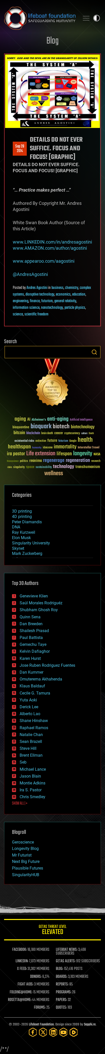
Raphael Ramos (34, 727)
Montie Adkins (32, 783)
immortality (65, 447)
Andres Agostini (37, 288)
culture (84, 433)
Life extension (40, 453)
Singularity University (31, 543)
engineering (20, 301)
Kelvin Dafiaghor (35, 651)
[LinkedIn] (53, 1032)
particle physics (74, 307)
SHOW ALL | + (20, 803)
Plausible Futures (27, 868)
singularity (19, 467)
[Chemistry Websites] (52, 383)
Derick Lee (29, 706)
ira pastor (16, 454)
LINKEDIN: (22, 961)
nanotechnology (52, 307)
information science (26, 307)
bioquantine (20, 427)
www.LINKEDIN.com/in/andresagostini (52, 242)
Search (94, 352)
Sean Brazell (31, 741)
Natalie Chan (31, 734)
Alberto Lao (30, 713)
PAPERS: (61, 1000)
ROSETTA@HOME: (19, 1000)
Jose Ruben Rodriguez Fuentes (47, 665)
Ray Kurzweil (23, 532)
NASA (97, 454)
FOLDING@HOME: (21, 992)
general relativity (65, 301)
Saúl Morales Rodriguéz (41, 603)
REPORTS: (62, 984)
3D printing (22, 511)
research (95, 461)
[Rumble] (74, 1032)
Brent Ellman (31, 755)
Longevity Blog (25, 848)
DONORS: (36, 976)
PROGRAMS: (63, 992)
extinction (40, 441)
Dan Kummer (31, 672)
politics (24, 461)
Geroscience (23, 842)
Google (72, 441)
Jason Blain (30, 776)
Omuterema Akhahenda (41, 679)
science (18, 314)
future (52, 440)
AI (28, 419)
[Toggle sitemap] (86, 18)
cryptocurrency (72, 433)
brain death (47, 433)
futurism (47, 301)
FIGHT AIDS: (25, 984)
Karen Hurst (30, 658)
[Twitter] (43, 1032)
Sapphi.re (90, 1025)
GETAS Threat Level (52, 931)
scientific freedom (36, 314)
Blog (52, 41)
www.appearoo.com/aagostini (43, 261)
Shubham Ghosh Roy (39, 609)
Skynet (18, 548)
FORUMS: (40, 1007)
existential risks (24, 441)
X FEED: (22, 969)
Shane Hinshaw (34, 720)
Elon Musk (21, 537)
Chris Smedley (32, 796)
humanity (37, 447)
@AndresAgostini (30, 274)
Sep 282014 (19, 148)
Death (91, 433)
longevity (82, 453)
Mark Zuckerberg (27, 553)
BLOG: (59, 969)
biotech (61, 426)
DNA (16, 527)
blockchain (33, 433)
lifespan (64, 454)
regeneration (78, 460)
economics (63, 294)
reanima (35, 460)
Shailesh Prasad (34, 630)
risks (9, 467)
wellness (53, 473)
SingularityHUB (25, 874)
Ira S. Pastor (31, 790)
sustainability (44, 467)
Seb (23, 762)
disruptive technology (39, 294)
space (30, 467)
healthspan (19, 447)
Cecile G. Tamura (35, 693)
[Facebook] (33, 1032)
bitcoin (19, 433)
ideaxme (47, 448)
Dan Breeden (31, 623)
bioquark (41, 426)
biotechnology (83, 427)
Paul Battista (31, 637)
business (57, 288)
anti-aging (58, 419)
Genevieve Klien (34, 596)
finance (35, 301)
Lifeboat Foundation (41, 1025)
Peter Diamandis (27, 521)
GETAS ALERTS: (65, 961)
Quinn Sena (30, 617)
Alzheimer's (39, 420)
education (78, 294)
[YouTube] (63, 1032)
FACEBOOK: (19, 949)
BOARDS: (61, 976)
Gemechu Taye (33, 644)
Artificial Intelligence (81, 420)
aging (20, 419)
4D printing (22, 516)
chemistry (71, 288)
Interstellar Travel (88, 448)
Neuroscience (13, 461)
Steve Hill (28, 748)
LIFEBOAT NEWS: (66, 949)
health (85, 440)
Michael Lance (33, 769)
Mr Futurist (22, 855)
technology (63, 467)
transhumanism (87, 466)
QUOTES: (61, 1007)
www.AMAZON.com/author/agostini (50, 248)
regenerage (53, 460)
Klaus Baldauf (32, 686)
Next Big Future (26, 861)
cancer (58, 433)
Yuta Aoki (28, 700)
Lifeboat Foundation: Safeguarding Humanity (39, 18)
